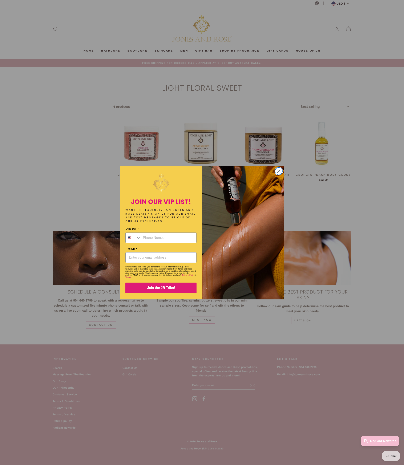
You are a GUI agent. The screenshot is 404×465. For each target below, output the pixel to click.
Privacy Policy (188, 275)
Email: (131, 249)
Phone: (132, 229)
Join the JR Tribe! (161, 288)
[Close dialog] (278, 171)
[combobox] (133, 238)
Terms (128, 277)
